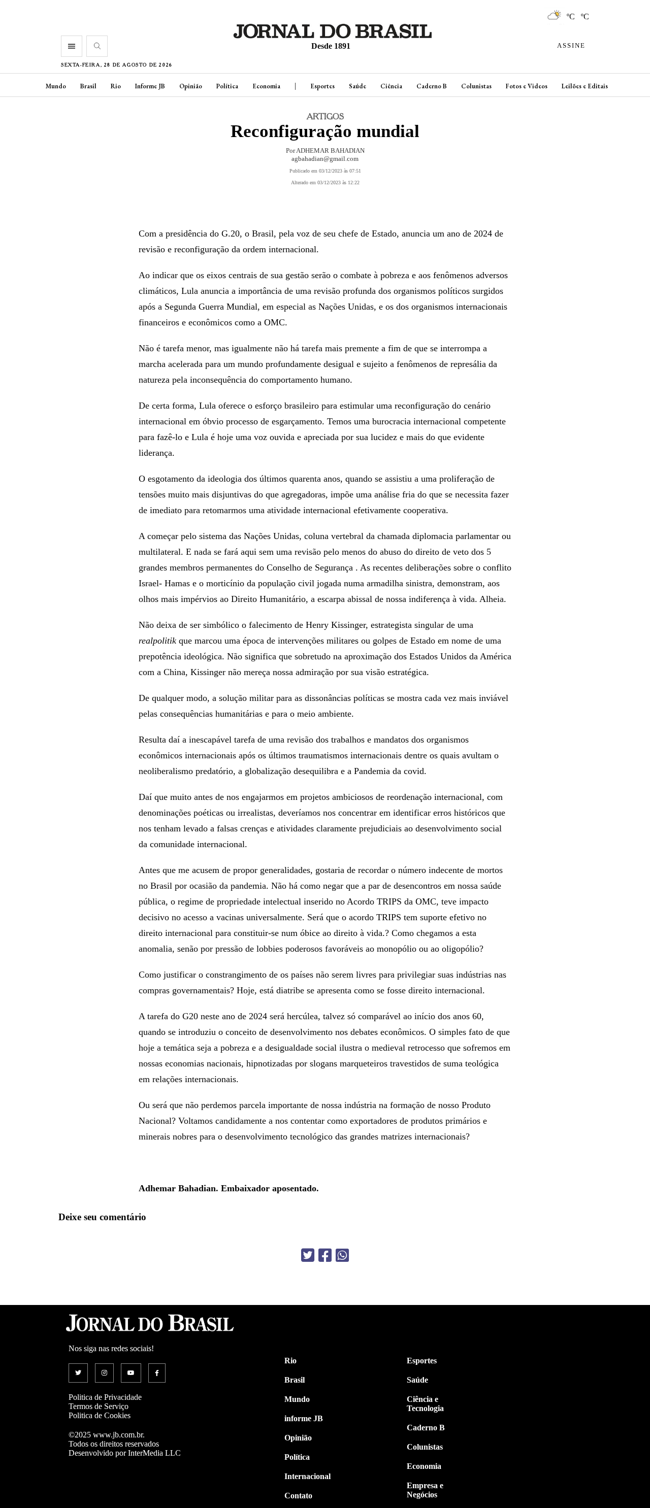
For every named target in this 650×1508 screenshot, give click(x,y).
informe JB (303, 1418)
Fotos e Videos (526, 86)
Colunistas (476, 86)
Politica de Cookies (100, 1415)
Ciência (391, 86)
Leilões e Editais (585, 86)
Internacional (307, 1476)
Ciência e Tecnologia (425, 1404)
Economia (266, 86)
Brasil (88, 86)
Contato (298, 1495)
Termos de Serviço (98, 1406)
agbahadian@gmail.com (325, 158)
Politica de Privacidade (105, 1397)
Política (227, 86)
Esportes (322, 86)
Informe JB (150, 86)
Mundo (56, 86)
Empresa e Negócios (425, 1490)
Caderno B (431, 86)
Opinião (190, 86)
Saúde (357, 86)
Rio (116, 86)
